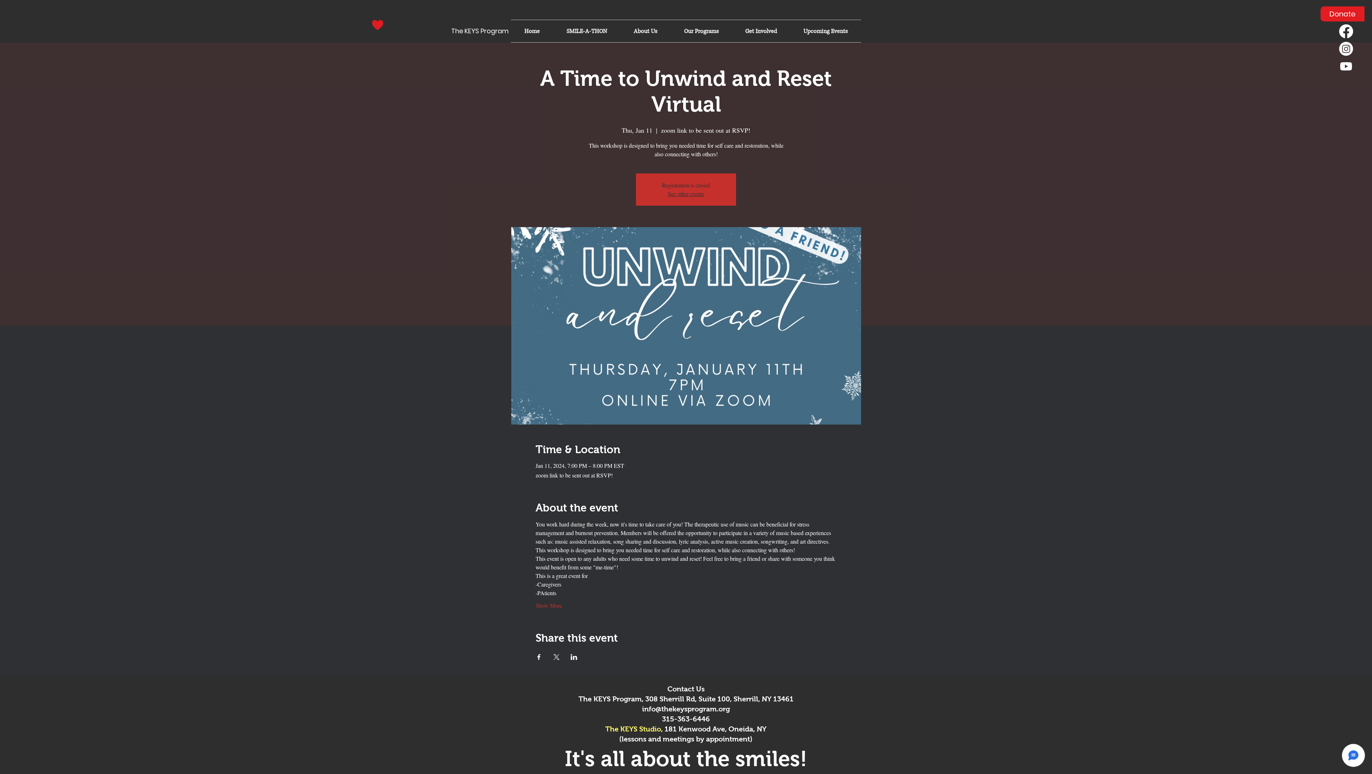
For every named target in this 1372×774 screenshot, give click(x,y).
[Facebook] (1346, 31)
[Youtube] (1346, 66)
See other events (686, 193)
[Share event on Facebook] (539, 657)
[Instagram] (1346, 49)
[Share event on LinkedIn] (574, 657)
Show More (549, 605)
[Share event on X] (556, 657)
